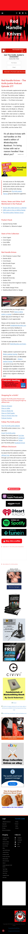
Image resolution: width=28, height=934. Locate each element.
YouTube (21, 435)
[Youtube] (20, 13)
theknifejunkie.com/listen (18, 344)
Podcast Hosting (6, 418)
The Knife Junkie (20, 818)
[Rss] (26, 13)
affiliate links (5, 455)
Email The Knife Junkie (8, 433)
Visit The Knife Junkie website (10, 426)
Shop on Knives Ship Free (9, 415)
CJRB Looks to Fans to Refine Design (14, 210)
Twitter (20, 440)
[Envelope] (23, 13)
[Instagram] (16, 13)
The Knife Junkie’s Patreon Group (13, 212)
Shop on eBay (5, 408)
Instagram (21, 438)
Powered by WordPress (14, 928)
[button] (2, 13)
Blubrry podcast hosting (10, 354)
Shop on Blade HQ (7, 411)
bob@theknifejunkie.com (18, 325)
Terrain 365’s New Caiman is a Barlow (14, 208)
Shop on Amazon (6, 406)
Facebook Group (20, 443)
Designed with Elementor (14, 931)
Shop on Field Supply (8, 413)
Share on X (21, 154)
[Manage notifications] (3, 931)
